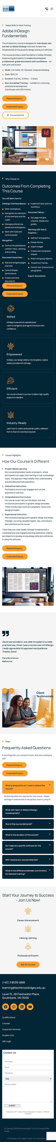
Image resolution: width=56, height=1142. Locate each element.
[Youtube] (30, 1006)
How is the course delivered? (18, 824)
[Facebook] (5, 1006)
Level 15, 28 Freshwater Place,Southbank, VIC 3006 (21, 996)
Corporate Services (11, 1029)
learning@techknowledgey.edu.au (23, 988)
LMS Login (6, 1041)
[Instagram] (13, 1006)
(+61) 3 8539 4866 (13, 982)
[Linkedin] (21, 1006)
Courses (6, 1023)
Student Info (8, 1035)
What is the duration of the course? (21, 835)
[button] (5, 690)
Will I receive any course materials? (21, 859)
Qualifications (8, 1017)
